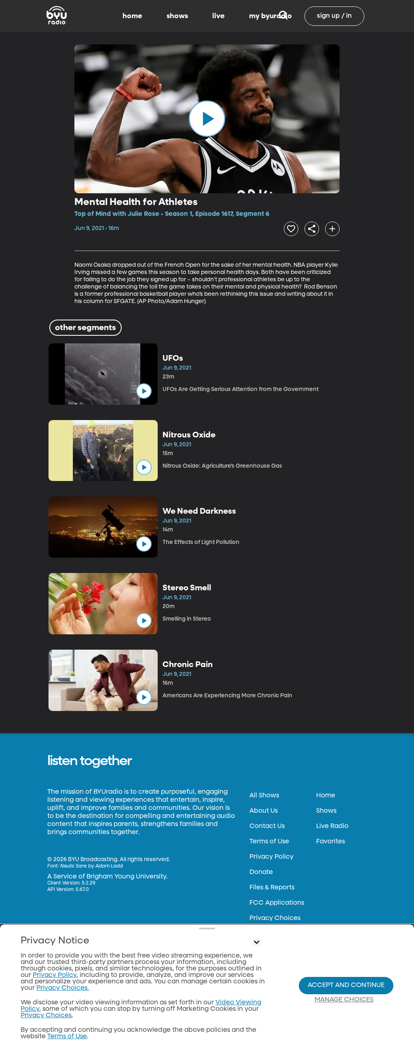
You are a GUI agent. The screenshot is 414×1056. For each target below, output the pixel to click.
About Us (263, 811)
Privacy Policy (271, 857)
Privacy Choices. (62, 988)
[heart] (291, 229)
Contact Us (267, 826)
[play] (207, 118)
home (132, 16)
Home (325, 796)
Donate (261, 872)
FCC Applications (276, 903)
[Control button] (256, 943)
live (218, 16)
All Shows (264, 796)
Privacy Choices (274, 918)
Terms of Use (269, 842)
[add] (332, 229)
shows (177, 16)
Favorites (330, 842)
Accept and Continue (346, 985)
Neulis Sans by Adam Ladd (91, 866)
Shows (326, 811)
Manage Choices (344, 1000)
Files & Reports (271, 888)
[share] (311, 229)
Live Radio (332, 826)
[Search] (283, 16)
